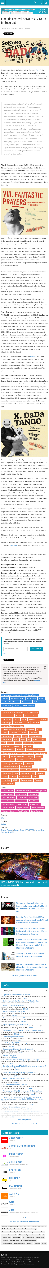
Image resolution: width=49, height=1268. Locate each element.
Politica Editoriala (27, 1260)
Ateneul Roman (8, 716)
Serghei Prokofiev (23, 807)
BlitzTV (16, 719)
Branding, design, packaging (10, 1226)
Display (3, 830)
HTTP (26, 830)
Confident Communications (22, 1145)
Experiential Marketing (20, 1232)
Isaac (42, 739)
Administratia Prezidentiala (11, 695)
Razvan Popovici (8, 807)
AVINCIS (19, 716)
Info (4, 653)
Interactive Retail (39, 1232)
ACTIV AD (14, 1193)
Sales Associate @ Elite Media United (15, 1024)
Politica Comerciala (7, 1262)
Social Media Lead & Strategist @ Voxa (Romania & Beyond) (23, 1030)
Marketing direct (24, 1164)
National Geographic (17, 756)
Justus (10, 743)
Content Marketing (7, 1229)
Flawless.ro (33, 733)
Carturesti (43, 719)
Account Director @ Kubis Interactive (15, 1107)
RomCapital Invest (27, 773)
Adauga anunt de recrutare (26, 1123)
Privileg (5, 763)
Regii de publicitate (19, 1243)
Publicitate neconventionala (28, 1240)
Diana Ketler (33, 794)
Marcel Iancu (33, 801)
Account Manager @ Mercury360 (14, 1011)
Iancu (16, 739)
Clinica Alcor (18, 722)
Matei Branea (22, 804)
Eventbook (13, 545)
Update (21, 28)
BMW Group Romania (31, 695)
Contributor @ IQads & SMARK (11, 1260)
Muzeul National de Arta (10, 753)
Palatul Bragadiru (8, 760)
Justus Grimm (21, 801)
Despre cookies (18, 1264)
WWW (12, 832)
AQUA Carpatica (32, 712)
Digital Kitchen (16, 1153)
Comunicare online (14, 1156)
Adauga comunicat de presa (25, 975)
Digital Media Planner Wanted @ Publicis (16, 994)
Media (42, 830)
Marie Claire (6, 746)
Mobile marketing (24, 1212)
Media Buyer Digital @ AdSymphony (15, 1043)
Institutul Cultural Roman (11, 702)
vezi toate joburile (24, 1119)
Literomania (36, 743)
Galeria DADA (7, 736)
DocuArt (5, 698)
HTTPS (31, 830)
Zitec (11, 1209)
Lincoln (18, 743)
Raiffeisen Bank (39, 702)
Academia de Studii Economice (13, 712)
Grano (25, 736)
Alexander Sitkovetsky (23, 791)
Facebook (10, 830)
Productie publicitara (28, 1237)
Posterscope (36, 760)
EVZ (38, 729)
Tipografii (37, 1243)
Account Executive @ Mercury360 (14, 1018)
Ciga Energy (7, 722)
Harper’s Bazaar (35, 736)
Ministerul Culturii (8, 749)
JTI (4, 743)
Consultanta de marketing (39, 1226)
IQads (35, 739)
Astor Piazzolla (8, 794)
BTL (2, 818)
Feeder (5, 733)
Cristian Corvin (21, 794)
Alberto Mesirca (8, 791)
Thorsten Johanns (8, 811)
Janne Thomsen (8, 801)
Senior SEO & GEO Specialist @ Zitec (16, 1078)
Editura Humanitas (17, 698)
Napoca (5, 756)
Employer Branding (30, 1229)
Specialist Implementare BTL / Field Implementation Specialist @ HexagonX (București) (23, 1067)
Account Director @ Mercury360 (13, 1005)
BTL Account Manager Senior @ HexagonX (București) (21, 1060)
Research (29, 1243)
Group (22, 830)
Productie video (40, 1237)
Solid (7, 832)
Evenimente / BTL (7, 1232)
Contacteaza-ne (29, 1264)
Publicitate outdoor (7, 1243)
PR (10, 1148)
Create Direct (15, 1161)
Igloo (22, 739)
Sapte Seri (40, 773)
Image (41, 698)
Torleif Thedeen (23, 811)
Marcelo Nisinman (8, 804)
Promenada (29, 763)
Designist (36, 722)
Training (44, 1243)
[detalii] (25, 998)
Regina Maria (7, 773)
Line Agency (15, 1169)
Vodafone (38, 780)
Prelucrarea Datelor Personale (30, 1262)
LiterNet (26, 743)
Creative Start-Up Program (31, 1257)
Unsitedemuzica (26, 780)
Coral (27, 722)
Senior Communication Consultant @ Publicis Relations (21, 1001)
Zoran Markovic (36, 811)
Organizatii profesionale (15, 1188)
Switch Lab (6, 780)
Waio (11, 1201)
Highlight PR (15, 1177)
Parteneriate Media (16, 1257)
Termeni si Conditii (7, 1264)
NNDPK (30, 756)
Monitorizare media (35, 1235)
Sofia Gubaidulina (38, 807)
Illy (29, 739)
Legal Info (17, 1262)
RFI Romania (7, 705)
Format (16, 830)
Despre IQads (5, 1257)
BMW (24, 719)
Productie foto (16, 1237)
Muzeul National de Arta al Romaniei (34, 753)
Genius (17, 736)
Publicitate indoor (14, 1240)
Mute (2, 832)
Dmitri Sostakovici (9, 797)
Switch (35, 777)
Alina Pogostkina (40, 791)
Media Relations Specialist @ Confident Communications (22, 1111)
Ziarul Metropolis (8, 783)
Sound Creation (24, 777)
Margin (37, 830)
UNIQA (15, 780)
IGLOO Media (31, 698)
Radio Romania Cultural (10, 770)
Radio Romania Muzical (29, 770)
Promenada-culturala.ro (10, 766)
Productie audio (6, 1237)
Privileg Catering (16, 763)
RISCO (17, 705)
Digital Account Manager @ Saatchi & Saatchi (18, 1049)
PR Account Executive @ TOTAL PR (15, 1085)
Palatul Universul (22, 760)
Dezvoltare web (34, 1212)
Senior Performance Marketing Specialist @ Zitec (19, 1072)
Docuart (33, 356)
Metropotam (28, 746)
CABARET (32, 719)
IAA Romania (15, 1185)
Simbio (5, 777)
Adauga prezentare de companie (25, 1221)
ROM (16, 773)
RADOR (43, 770)
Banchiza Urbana (31, 716)
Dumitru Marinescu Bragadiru (27, 797)
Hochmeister (7, 739)
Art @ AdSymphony (9, 1055)
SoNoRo (27, 28)
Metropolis (17, 746)
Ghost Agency (16, 1137)
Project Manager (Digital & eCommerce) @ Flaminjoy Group (22, 1091)
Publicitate (12, 1140)
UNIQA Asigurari (28, 705)
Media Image (26, 702)
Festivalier (13, 733)
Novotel (38, 756)
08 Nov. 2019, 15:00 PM (9, 28)
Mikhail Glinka (34, 804)
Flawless (24, 733)
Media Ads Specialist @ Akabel (13, 1036)
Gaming (30, 1232)
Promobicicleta (26, 766)
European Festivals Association (13, 729)
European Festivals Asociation (13, 726)
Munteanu (20, 749)
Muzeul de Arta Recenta (35, 749)
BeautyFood (6, 719)
